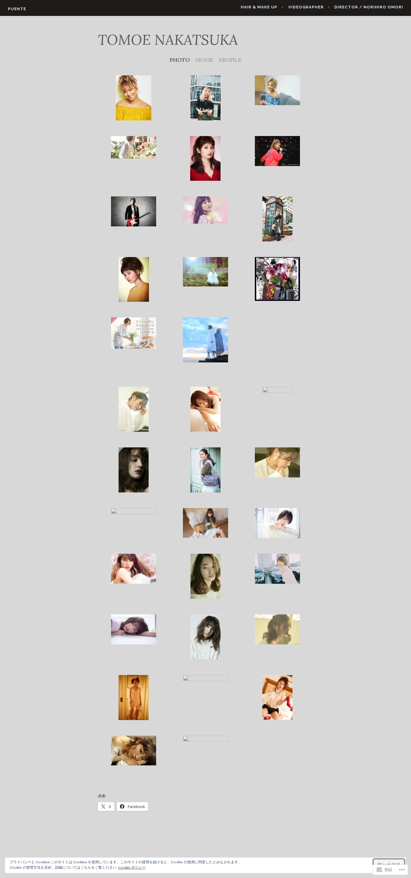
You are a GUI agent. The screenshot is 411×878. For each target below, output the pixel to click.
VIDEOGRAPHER (306, 7)
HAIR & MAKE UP (259, 7)
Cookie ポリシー (132, 867)
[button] (134, 99)
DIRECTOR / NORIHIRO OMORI (368, 7)
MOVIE (204, 59)
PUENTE (17, 9)
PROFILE (230, 59)
